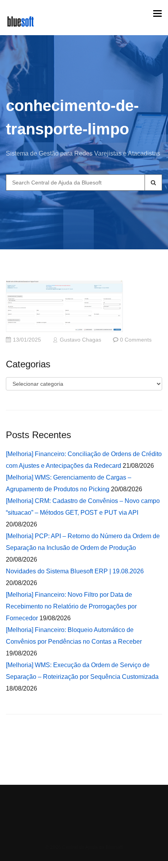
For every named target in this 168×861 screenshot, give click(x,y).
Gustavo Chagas (80, 340)
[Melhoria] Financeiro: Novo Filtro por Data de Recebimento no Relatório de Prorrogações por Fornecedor (71, 606)
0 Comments (136, 340)
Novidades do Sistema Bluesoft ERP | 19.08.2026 (75, 571)
